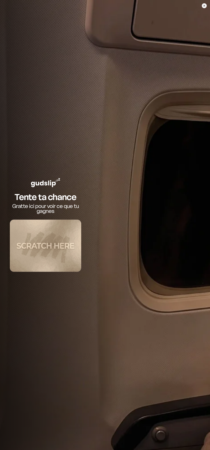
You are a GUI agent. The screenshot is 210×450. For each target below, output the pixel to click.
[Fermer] (204, 5)
